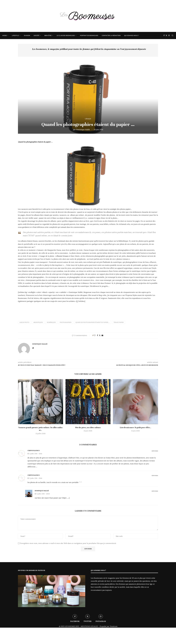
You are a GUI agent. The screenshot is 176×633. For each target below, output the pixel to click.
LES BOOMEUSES (72, 626)
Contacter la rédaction (111, 35)
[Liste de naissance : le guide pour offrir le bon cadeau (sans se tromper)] (135, 401)
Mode (4, 35)
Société (36, 35)
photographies (65, 322)
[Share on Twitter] (100, 335)
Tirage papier (119, 322)
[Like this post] (95, 335)
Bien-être (47, 35)
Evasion (27, 35)
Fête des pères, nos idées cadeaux (88, 427)
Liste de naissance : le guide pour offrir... (135, 427)
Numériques (51, 322)
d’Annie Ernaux (62, 256)
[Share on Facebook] (97, 335)
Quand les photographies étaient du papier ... (92, 322)
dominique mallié (42, 491)
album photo (24, 322)
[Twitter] (166, 35)
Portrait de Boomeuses (89, 35)
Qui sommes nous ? (131, 35)
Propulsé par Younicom (108, 626)
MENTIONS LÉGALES (89, 626)
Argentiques (38, 322)
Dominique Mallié (83, 129)
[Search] (172, 35)
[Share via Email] (102, 335)
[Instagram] (169, 35)
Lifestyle (15, 35)
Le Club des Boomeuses (66, 35)
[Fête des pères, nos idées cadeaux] (88, 401)
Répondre (155, 451)
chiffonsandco (34, 450)
